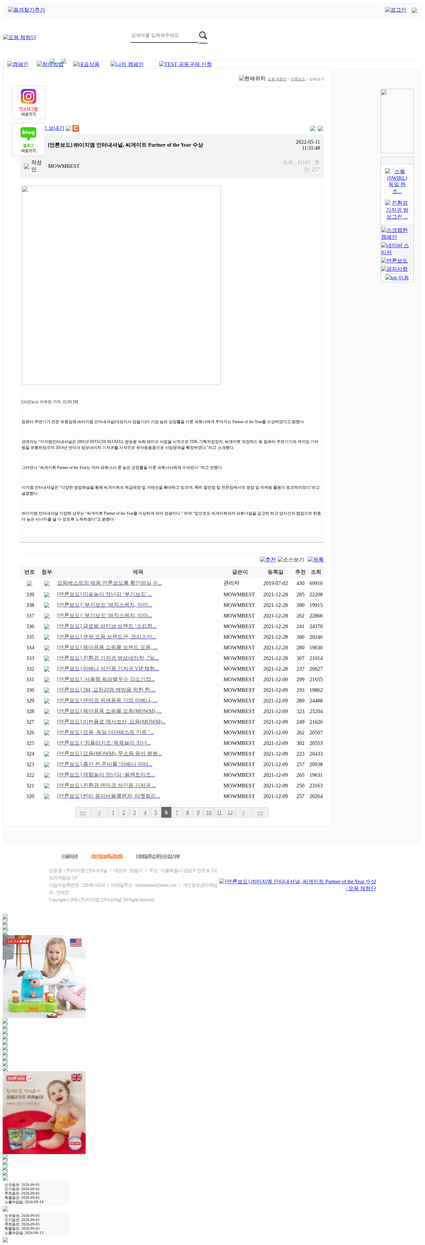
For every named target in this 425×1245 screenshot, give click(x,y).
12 (230, 812)
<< (83, 812)
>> (260, 812)
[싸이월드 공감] (75, 128)
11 (219, 812)
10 (209, 812)
